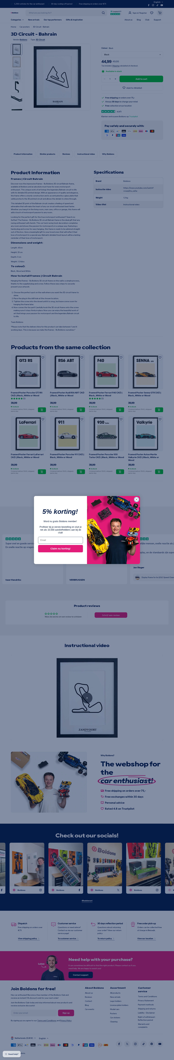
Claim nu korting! (60, 548)
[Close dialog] (136, 499)
